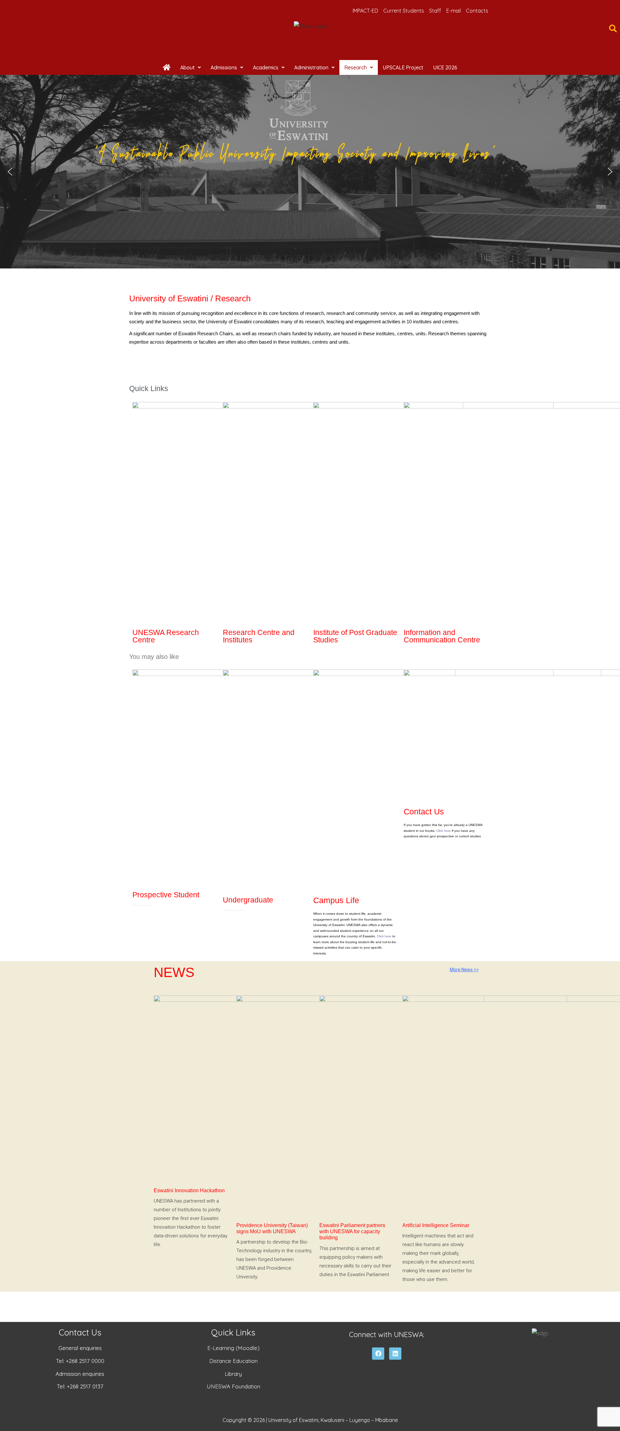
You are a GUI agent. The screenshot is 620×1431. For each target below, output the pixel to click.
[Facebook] (378, 1353)
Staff (435, 10)
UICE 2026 (445, 67)
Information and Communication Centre (442, 636)
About (187, 67)
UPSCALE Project (403, 67)
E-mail (453, 10)
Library (233, 1373)
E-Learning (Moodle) (233, 1348)
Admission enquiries (80, 1373)
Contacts (477, 10)
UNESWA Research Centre (165, 636)
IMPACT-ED (365, 10)
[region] (310, 171)
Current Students (403, 10)
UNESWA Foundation (233, 1386)
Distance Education (233, 1360)
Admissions (224, 67)
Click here (384, 936)
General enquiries (80, 1348)
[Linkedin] (395, 1353)
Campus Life (336, 900)
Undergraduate (248, 900)
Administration (311, 67)
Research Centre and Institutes (258, 636)
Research (355, 67)
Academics (265, 67)
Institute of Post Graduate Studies (355, 636)
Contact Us (424, 811)
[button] (190, 67)
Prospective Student (165, 895)
